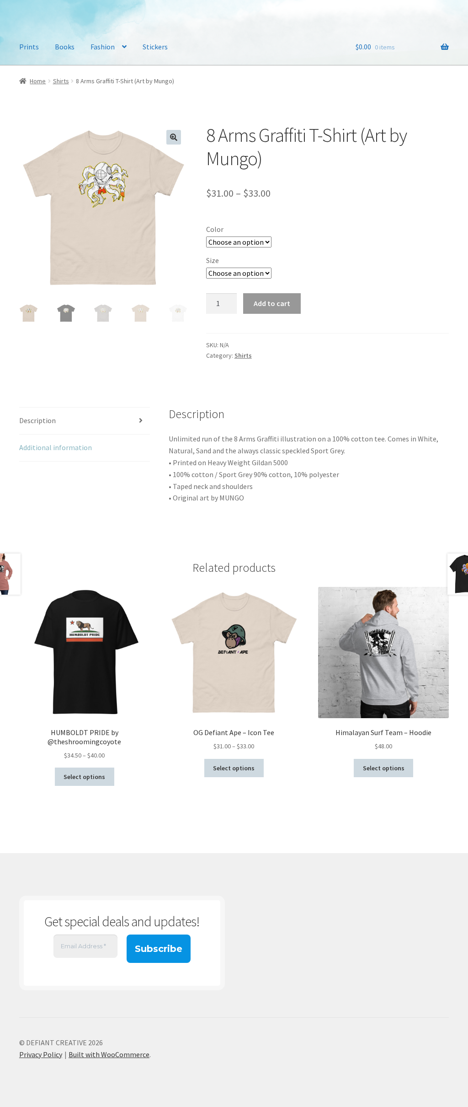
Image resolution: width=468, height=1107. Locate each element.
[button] (173, 137)
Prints (29, 46)
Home (38, 81)
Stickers (155, 46)
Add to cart (272, 303)
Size (212, 260)
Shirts (61, 81)
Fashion (102, 46)
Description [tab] (37, 420)
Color (214, 229)
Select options (84, 777)
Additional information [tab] (55, 447)
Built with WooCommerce (109, 1054)
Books (64, 46)
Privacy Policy (40, 1054)
